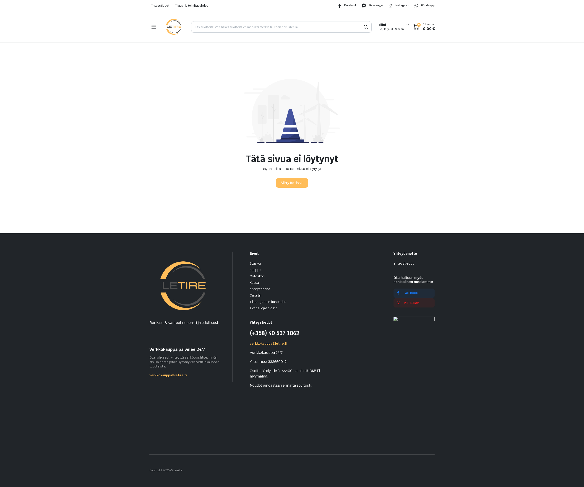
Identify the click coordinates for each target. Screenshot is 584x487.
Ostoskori (257, 276)
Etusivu (255, 263)
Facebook (350, 5)
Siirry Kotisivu (292, 183)
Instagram (402, 5)
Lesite (177, 470)
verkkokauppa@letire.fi (168, 375)
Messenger (376, 5)
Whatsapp (428, 5)
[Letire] (173, 27)
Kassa (254, 283)
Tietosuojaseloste (264, 308)
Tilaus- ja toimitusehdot (191, 6)
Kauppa (255, 270)
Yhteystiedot (160, 6)
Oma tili (255, 295)
